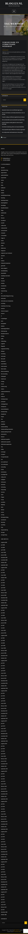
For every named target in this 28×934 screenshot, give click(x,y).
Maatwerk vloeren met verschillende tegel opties (12, 110)
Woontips (3, 522)
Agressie (3, 167)
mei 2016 (3, 751)
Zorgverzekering (4, 529)
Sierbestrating (4, 411)
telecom (2, 436)
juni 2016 (3, 748)
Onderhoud (3, 379)
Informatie (3, 298)
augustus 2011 (4, 892)
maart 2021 (3, 630)
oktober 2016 (3, 738)
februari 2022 (4, 620)
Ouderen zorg (4, 386)
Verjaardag (3, 489)
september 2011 (4, 889)
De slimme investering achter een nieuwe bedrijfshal (13, 126)
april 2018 (3, 700)
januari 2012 (3, 879)
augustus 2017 (4, 721)
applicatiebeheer (4, 175)
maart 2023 (3, 590)
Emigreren (3, 250)
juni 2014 (3, 806)
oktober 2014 (3, 796)
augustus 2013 (4, 831)
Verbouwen (3, 482)
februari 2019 (4, 675)
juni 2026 (3, 545)
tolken (2, 449)
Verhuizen (3, 484)
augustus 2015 (4, 771)
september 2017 (4, 718)
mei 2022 (3, 615)
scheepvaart (3, 406)
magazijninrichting (5, 348)
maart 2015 (3, 783)
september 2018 (4, 688)
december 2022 (4, 597)
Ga (24, 99)
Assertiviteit (3, 177)
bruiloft (2, 223)
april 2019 (3, 670)
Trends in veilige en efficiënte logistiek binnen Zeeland (13, 117)
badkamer (3, 187)
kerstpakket (3, 323)
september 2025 (4, 565)
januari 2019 (3, 678)
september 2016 (4, 741)
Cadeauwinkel (5, 50)
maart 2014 (3, 814)
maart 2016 (3, 756)
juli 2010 (2, 909)
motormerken (4, 366)
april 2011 (3, 902)
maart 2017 (3, 728)
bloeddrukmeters (4, 207)
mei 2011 (3, 899)
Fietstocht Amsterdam (5, 263)
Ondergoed (3, 376)
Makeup (2, 351)
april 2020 (3, 645)
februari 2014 (4, 816)
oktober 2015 (3, 766)
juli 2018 (2, 693)
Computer (3, 233)
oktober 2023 (3, 577)
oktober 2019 (3, 658)
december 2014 (4, 791)
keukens (2, 326)
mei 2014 (3, 809)
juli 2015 (2, 773)
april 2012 (3, 871)
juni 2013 (3, 836)
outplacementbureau (5, 391)
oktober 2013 (3, 826)
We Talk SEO (16, 930)
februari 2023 (4, 592)
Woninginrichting (4, 517)
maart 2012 (3, 874)
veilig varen (3, 477)
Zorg (2, 527)
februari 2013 (4, 846)
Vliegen (2, 497)
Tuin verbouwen (4, 464)
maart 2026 (3, 552)
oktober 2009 (3, 914)
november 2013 (4, 824)
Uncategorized (4, 474)
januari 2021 (3, 633)
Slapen (2, 416)
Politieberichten (4, 399)
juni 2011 (3, 897)
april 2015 (3, 781)
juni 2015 (3, 776)
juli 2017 (2, 723)
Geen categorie (4, 268)
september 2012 (4, 859)
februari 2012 (4, 877)
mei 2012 (3, 869)
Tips (2, 446)
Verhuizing (3, 487)
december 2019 (4, 655)
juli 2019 (2, 663)
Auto (2, 182)
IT (1, 316)
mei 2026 (3, 547)
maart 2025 (3, 575)
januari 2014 (3, 819)
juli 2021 (2, 625)
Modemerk (3, 361)
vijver (2, 494)
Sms (2, 419)
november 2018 (4, 683)
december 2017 (4, 710)
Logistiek (3, 343)
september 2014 (4, 799)
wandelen (3, 502)
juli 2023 (2, 580)
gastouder (3, 265)
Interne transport (4, 311)
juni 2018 (3, 695)
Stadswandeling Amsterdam (7, 429)
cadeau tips (3, 225)
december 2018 (4, 680)
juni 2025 (3, 572)
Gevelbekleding (4, 270)
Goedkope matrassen (5, 275)
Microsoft (3, 358)
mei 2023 (3, 585)
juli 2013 (2, 834)
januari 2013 (3, 849)
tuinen (2, 469)
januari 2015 (3, 789)
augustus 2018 (4, 690)
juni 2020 (3, 640)
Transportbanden (4, 456)
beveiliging (3, 205)
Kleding (2, 336)
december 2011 (4, 882)
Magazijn (3, 346)
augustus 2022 (4, 607)
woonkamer (3, 519)
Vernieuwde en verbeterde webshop (17, 26)
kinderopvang (4, 331)
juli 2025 (2, 570)
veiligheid (3, 479)
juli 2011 (2, 894)
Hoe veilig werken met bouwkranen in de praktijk (12, 132)
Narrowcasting (4, 373)
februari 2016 (4, 758)
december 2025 (4, 557)
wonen (2, 512)
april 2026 (3, 550)
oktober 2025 (3, 562)
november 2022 (4, 600)
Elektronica (3, 248)
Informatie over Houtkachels (7, 301)
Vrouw (2, 499)
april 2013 (3, 841)
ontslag (2, 381)
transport (3, 454)
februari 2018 (4, 705)
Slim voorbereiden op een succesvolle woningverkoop (13, 119)
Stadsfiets (3, 424)
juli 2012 (2, 864)
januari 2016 (3, 761)
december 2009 (4, 912)
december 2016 (4, 733)
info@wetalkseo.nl (6, 158)
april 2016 (3, 753)
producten (3, 401)
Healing (2, 283)
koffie (2, 338)
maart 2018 (3, 703)
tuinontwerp (3, 472)
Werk (2, 507)
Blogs (2, 210)
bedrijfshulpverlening (5, 195)
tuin (2, 459)
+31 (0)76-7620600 (6, 160)
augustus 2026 (4, 542)
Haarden (3, 280)
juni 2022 (3, 612)
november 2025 (4, 560)
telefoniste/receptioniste (6, 444)
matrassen (3, 356)
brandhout (3, 220)
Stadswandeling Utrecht (6, 431)
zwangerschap (4, 534)
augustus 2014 (4, 801)
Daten (2, 240)
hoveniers (3, 288)
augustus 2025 (4, 567)
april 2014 (3, 811)
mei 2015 (3, 778)
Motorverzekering (5, 371)
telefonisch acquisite (5, 439)
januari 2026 (3, 555)
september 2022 (4, 605)
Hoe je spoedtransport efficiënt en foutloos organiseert (13, 129)
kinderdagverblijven (5, 328)
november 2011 (4, 884)
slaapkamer (3, 414)
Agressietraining (4, 170)
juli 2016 (2, 746)
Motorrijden (3, 368)
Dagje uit (3, 238)
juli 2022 (2, 610)
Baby (2, 185)
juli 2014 (2, 804)
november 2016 (4, 736)
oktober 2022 (3, 602)
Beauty (2, 190)
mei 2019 (3, 668)
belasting (3, 197)
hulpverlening (4, 291)
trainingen (3, 451)
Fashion (2, 260)
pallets (2, 394)
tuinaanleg (3, 467)
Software (3, 421)
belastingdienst (4, 202)
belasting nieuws (4, 200)
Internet (2, 313)
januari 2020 (3, 653)
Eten (2, 258)
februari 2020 (4, 650)
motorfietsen (3, 363)
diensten (3, 243)
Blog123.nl (14, 3)
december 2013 (4, 821)
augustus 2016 (4, 743)
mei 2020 (3, 643)
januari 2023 (3, 595)
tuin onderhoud (4, 462)
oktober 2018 (3, 685)
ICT (1, 293)
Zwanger (3, 532)
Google (2, 278)
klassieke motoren (5, 333)
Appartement (4, 172)
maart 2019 (3, 673)
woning (2, 514)
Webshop (3, 504)
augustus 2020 (4, 635)
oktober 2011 (3, 887)
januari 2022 (3, 622)
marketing (3, 353)
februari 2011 (4, 907)
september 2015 (4, 768)
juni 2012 (3, 866)
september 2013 (4, 829)
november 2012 (4, 854)
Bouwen (2, 218)
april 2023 (3, 587)
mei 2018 (3, 698)
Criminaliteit (3, 235)
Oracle (2, 384)
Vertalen (3, 492)
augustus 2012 (4, 861)
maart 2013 (3, 844)
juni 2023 (3, 582)
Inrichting (3, 303)
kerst (2, 321)
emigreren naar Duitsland (6, 253)
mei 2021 (3, 628)
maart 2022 (3, 617)
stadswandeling (4, 426)
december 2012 (4, 851)
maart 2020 (3, 648)
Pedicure (3, 396)
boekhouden (3, 212)
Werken (2, 509)
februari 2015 (4, 786)
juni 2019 (3, 665)
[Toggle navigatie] (14, 11)
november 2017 (4, 713)
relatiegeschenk (4, 404)
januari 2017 (3, 731)
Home (6, 26)
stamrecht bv (4, 434)
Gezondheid (3, 273)
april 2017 (3, 726)
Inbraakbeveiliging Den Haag (7, 296)
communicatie (4, 230)
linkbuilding (3, 341)
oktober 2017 (3, 716)
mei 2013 (3, 839)
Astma (2, 180)
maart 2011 (3, 904)
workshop (3, 524)
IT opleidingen (4, 318)
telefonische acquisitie (5, 441)
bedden (2, 192)
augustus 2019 (4, 660)
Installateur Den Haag (5, 306)
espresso (3, 255)
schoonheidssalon (5, 409)
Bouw (2, 215)
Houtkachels (3, 285)
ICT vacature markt (17, 931)
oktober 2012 (3, 856)
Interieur (3, 308)
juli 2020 (2, 638)
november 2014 (4, 794)
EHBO (2, 245)
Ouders (2, 389)
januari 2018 (3, 708)
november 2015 (4, 763)
